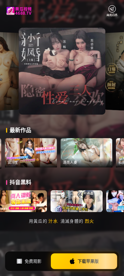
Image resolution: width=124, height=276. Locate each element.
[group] (39, 152)
